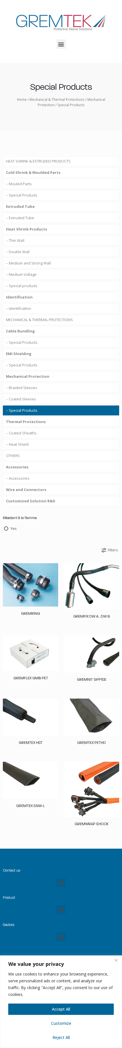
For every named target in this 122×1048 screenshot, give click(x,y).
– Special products (21, 285)
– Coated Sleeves (21, 399)
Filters (113, 549)
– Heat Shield (17, 444)
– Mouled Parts (19, 183)
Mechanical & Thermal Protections (57, 99)
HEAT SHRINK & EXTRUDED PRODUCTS (38, 161)
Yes (13, 528)
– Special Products (21, 195)
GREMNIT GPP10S (91, 679)
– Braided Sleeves (21, 387)
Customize (61, 1023)
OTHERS (13, 455)
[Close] (116, 960)
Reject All (61, 1037)
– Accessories (18, 478)
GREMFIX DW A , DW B (91, 616)
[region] (61, 1001)
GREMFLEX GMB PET (30, 678)
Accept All (61, 1009)
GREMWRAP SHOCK (91, 824)
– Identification (18, 308)
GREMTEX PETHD (91, 742)
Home (22, 99)
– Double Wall (18, 251)
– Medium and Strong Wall (28, 263)
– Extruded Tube (20, 217)
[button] (61, 44)
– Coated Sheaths (21, 433)
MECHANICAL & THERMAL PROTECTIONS (39, 319)
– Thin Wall (15, 240)
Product (9, 897)
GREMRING (30, 613)
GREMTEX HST (31, 742)
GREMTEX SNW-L (30, 806)
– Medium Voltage (21, 274)
